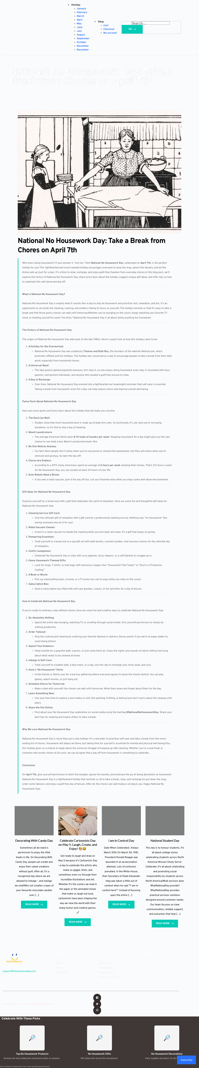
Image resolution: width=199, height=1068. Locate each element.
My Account (105, 963)
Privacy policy (106, 972)
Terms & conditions (109, 977)
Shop (59, 967)
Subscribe (186, 1059)
